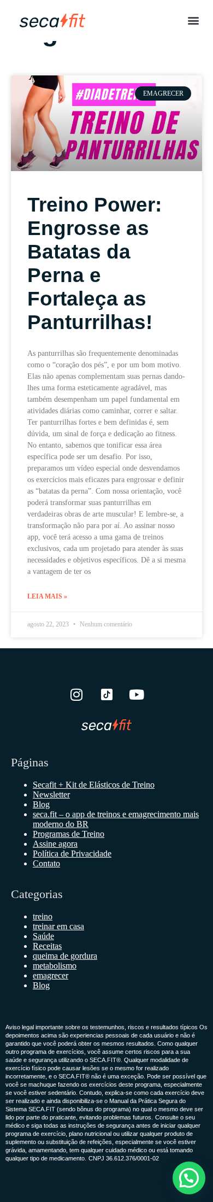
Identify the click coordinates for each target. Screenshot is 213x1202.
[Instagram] (76, 694)
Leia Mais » (47, 596)
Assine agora (55, 843)
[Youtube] (136, 694)
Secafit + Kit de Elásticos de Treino (94, 784)
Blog (41, 804)
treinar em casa (58, 926)
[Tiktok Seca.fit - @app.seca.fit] (106, 694)
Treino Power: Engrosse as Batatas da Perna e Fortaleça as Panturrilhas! (94, 263)
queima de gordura (65, 955)
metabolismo (54, 965)
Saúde (43, 936)
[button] (193, 20)
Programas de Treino (68, 834)
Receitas (47, 946)
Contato (46, 863)
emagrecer (50, 975)
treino (42, 916)
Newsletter (51, 794)
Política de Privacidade (72, 853)
